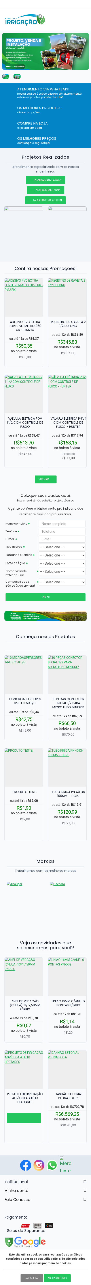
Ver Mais (44, 479)
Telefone (11, 531)
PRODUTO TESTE (25, 792)
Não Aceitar (32, 1278)
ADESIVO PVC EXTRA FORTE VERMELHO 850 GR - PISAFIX (25, 326)
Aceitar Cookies (57, 1278)
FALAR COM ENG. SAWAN (47, 180)
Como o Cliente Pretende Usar (16, 573)
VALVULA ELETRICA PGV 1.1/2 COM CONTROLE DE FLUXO (25, 423)
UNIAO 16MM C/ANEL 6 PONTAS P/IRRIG (68, 1003)
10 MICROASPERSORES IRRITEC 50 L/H (25, 701)
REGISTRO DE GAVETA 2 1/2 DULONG (68, 324)
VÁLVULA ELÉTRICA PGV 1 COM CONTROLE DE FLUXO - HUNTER (68, 423)
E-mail (10, 539)
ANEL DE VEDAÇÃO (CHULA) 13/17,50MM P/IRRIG (25, 1005)
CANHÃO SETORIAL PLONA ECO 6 (68, 1096)
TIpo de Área (14, 547)
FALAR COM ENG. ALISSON (47, 200)
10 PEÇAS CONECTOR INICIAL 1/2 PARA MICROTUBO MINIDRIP (68, 703)
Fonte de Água (15, 563)
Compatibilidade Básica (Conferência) (20, 583)
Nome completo (16, 523)
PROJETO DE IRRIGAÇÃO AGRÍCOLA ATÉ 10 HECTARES (25, 1098)
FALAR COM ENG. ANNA (47, 190)
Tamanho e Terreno (19, 555)
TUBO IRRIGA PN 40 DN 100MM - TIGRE (68, 794)
